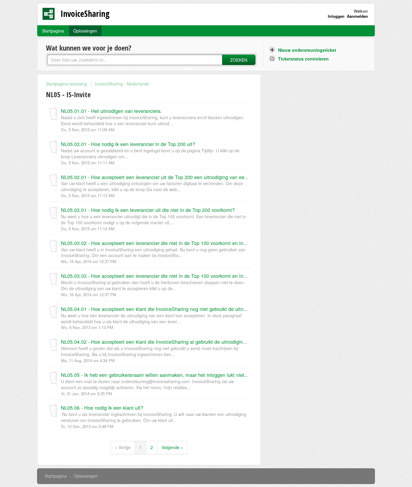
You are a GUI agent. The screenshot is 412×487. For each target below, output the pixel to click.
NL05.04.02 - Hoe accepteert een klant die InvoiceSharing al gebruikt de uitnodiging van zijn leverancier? (176, 341)
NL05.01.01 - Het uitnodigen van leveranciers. (111, 110)
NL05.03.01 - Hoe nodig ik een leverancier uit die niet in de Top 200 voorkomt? (148, 209)
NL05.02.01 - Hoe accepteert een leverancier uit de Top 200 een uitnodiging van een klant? (161, 177)
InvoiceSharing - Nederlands (122, 84)
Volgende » (172, 447)
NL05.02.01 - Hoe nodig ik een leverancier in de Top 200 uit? (128, 143)
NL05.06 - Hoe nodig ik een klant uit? (102, 407)
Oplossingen (85, 31)
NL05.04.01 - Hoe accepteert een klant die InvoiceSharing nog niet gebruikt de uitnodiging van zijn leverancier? (183, 308)
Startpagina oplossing (67, 84)
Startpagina (53, 31)
